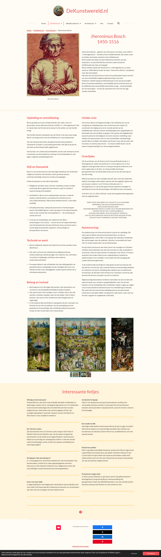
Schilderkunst (39, 30)
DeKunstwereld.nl (87, 11)
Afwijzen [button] (134, 553)
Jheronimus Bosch (65, 30)
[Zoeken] (118, 23)
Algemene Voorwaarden (80, 546)
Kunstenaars (51, 30)
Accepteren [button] (151, 553)
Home (29, 30)
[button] (132, 320)
